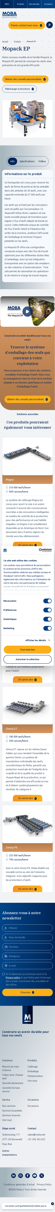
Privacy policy (13, 977)
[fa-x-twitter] (41, 1175)
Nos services (34, 4)
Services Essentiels (12, 1110)
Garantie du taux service (11, 1089)
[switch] (47, 610)
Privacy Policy (44, 1184)
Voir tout (32, 1080)
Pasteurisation (35, 1076)
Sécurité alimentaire (12, 1083)
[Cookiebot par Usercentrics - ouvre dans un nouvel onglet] (39, 550)
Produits (17, 41)
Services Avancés (11, 1115)
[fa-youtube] (34, 1175)
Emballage (33, 1071)
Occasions (48, 4)
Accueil (5, 41)
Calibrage (33, 1066)
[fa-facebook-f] (27, 1175)
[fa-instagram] (20, 1175)
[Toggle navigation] (49, 25)
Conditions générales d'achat (19, 1184)
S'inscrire (25, 992)
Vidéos (42, 161)
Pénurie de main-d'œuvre (11, 1068)
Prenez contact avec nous (24, 25)
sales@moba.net (36, 1134)
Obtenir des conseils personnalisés (23, 79)
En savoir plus (26, 545)
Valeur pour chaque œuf (12, 1077)
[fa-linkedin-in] (13, 1175)
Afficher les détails (35, 640)
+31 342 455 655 (36, 1139)
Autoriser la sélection (27, 659)
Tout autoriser (27, 649)
